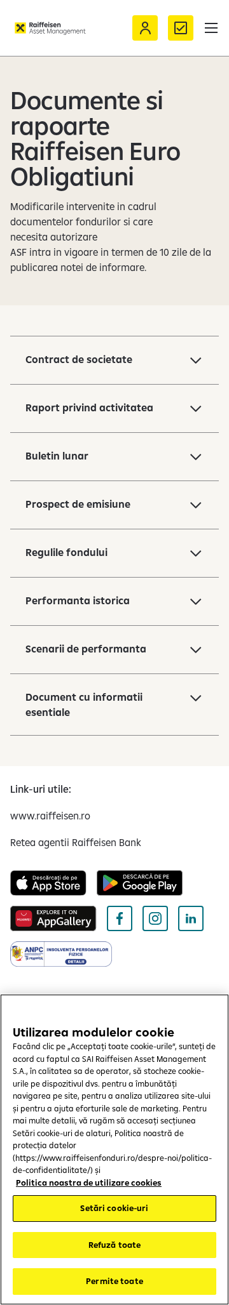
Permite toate (114, 1281)
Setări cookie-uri (114, 1208)
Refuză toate (114, 1245)
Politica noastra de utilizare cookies (89, 1182)
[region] (114, 1149)
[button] (211, 28)
